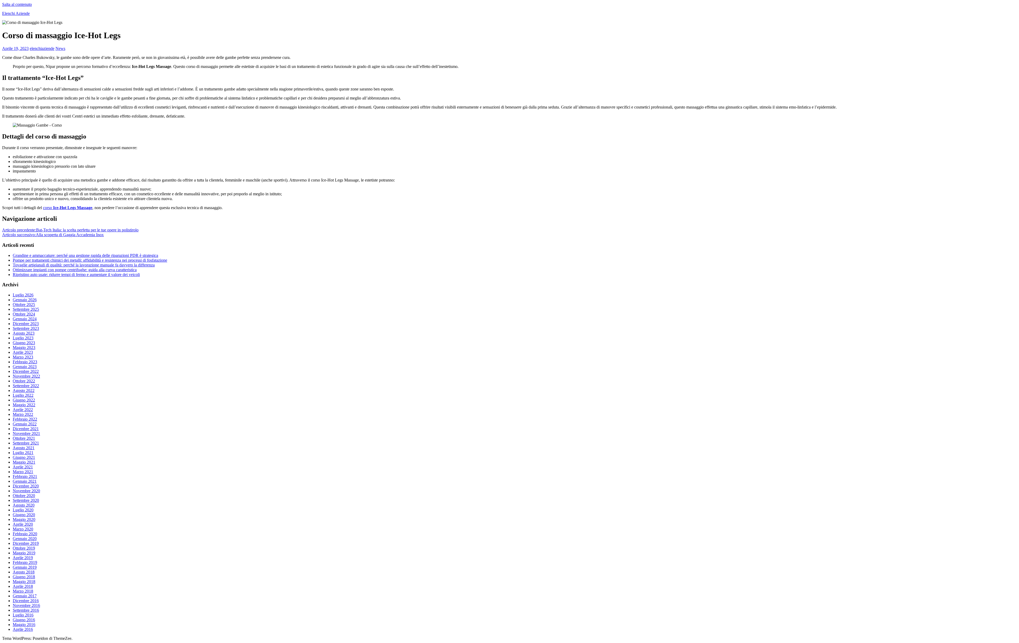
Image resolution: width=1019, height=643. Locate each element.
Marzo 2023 (23, 357)
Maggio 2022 (24, 405)
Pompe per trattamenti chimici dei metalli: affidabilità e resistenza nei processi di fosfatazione (90, 260)
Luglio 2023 (23, 338)
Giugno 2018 (24, 577)
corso (67, 207)
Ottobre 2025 (24, 304)
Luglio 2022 (23, 395)
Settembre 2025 (26, 309)
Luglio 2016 (23, 615)
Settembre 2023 (26, 328)
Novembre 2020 (26, 491)
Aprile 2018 (23, 586)
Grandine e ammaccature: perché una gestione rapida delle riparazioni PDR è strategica (85, 255)
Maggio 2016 (24, 624)
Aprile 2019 (23, 557)
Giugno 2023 (24, 342)
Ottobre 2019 (24, 548)
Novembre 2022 (26, 376)
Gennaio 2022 (25, 424)
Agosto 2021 (23, 448)
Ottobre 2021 (24, 438)
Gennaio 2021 (25, 481)
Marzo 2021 (23, 471)
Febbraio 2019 (25, 562)
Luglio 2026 (23, 295)
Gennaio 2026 (25, 299)
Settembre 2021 (26, 443)
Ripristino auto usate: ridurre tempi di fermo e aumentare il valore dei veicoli (76, 274)
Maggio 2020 (24, 519)
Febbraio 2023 (25, 362)
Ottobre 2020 (24, 495)
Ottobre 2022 (24, 381)
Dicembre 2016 (26, 600)
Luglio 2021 (23, 452)
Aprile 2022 (23, 409)
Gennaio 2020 (25, 538)
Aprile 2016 (23, 629)
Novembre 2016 (26, 605)
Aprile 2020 (23, 524)
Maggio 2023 (24, 347)
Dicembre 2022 (26, 371)
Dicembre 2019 (26, 543)
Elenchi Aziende (16, 13)
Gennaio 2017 (25, 596)
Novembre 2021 (26, 433)
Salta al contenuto (17, 4)
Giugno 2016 (24, 620)
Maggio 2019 (24, 553)
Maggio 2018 (24, 581)
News (60, 48)
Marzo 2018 (23, 591)
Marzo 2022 (23, 414)
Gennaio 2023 (25, 366)
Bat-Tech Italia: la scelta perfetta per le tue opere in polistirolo (70, 230)
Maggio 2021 (24, 462)
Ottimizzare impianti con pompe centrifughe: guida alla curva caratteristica (75, 269)
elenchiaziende (42, 48)
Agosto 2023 (23, 333)
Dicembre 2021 (26, 428)
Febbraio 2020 (25, 534)
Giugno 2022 (24, 400)
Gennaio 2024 (25, 319)
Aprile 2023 (23, 352)
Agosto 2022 (23, 390)
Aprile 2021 (23, 467)
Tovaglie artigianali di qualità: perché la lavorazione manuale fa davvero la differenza (84, 265)
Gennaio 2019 (25, 567)
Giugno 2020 (24, 514)
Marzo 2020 (23, 529)
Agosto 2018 (23, 572)
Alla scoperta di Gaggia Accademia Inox (53, 234)
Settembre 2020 (26, 500)
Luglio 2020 (23, 510)
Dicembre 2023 (26, 323)
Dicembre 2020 (26, 486)
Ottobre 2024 (24, 314)
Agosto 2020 (23, 505)
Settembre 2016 (26, 610)
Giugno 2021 (24, 457)
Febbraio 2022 (25, 419)
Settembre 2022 (26, 385)
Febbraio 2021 (25, 476)
